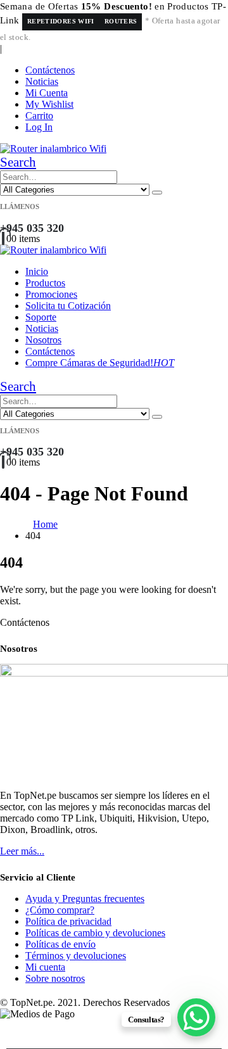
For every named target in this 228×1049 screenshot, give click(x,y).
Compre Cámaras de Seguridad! (99, 362)
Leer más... (22, 851)
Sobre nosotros (55, 978)
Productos (45, 282)
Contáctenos (50, 70)
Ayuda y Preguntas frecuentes (84, 898)
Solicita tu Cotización (68, 305)
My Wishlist (49, 104)
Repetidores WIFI (60, 21)
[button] (18, 162)
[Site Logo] (53, 148)
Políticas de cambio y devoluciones (95, 932)
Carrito (39, 115)
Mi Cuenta (46, 92)
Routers (120, 21)
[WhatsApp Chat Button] (196, 1017)
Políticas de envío (60, 944)
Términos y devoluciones (75, 955)
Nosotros (43, 339)
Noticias (41, 81)
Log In (39, 127)
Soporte (40, 317)
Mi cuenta (45, 967)
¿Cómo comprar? (59, 910)
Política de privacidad (68, 921)
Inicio (36, 271)
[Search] (157, 192)
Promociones (51, 294)
